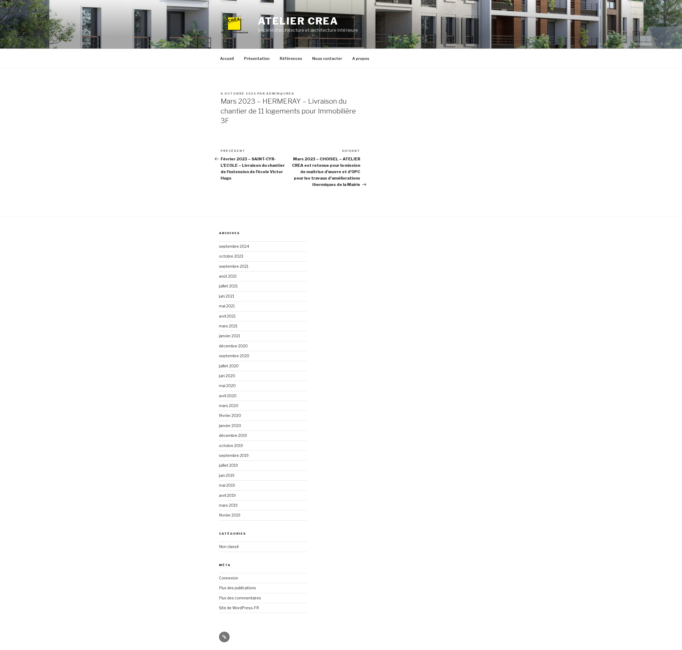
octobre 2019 (231, 445)
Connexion (228, 578)
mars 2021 (228, 326)
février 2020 (230, 415)
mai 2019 (227, 485)
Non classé (229, 546)
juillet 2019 (228, 465)
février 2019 (229, 515)
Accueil (227, 58)
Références (291, 58)
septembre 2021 (233, 266)
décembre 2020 (233, 346)
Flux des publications (237, 588)
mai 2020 (227, 385)
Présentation (257, 58)
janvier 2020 (230, 425)
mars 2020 (228, 405)
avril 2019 (227, 495)
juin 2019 (226, 475)
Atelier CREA (298, 21)
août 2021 (228, 276)
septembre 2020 (234, 356)
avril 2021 (227, 316)
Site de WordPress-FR (239, 608)
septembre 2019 (234, 455)
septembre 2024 (234, 246)
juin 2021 (226, 296)
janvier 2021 (229, 336)
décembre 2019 (233, 435)
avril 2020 (228, 395)
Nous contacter (327, 58)
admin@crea (280, 93)
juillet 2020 (229, 366)
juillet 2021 (228, 286)
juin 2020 (227, 375)
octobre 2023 (231, 256)
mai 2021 (227, 306)
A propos (360, 58)
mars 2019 (228, 505)
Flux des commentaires (240, 598)
